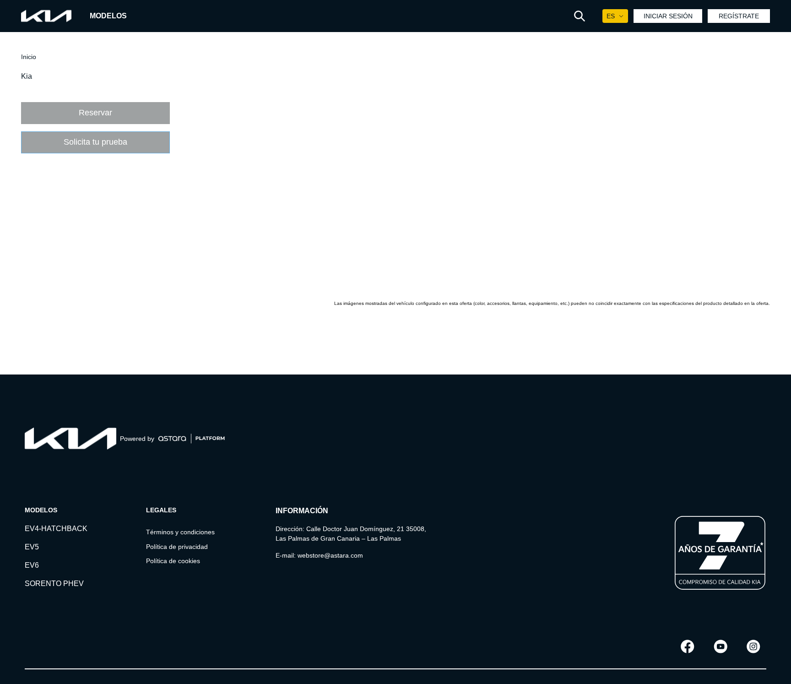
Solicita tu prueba (95, 142)
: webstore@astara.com (328, 555)
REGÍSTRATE (739, 16)
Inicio (28, 56)
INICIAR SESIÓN (668, 16)
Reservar (95, 112)
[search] (579, 16)
